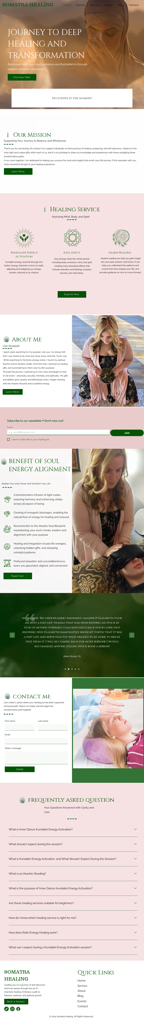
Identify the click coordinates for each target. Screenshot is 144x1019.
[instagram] (12, 1009)
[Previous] (12, 635)
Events (81, 1001)
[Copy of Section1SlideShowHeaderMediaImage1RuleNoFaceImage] (68, 669)
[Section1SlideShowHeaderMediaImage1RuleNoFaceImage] (65, 669)
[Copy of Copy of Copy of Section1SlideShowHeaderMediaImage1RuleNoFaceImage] (75, 669)
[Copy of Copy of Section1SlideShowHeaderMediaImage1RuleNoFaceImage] (72, 669)
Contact (82, 1006)
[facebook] (18, 1009)
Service (82, 985)
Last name (43, 721)
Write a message (13, 748)
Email (10, 427)
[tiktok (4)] (6, 1009)
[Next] (131, 635)
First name (10, 721)
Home (81, 980)
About (81, 990)
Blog (80, 996)
